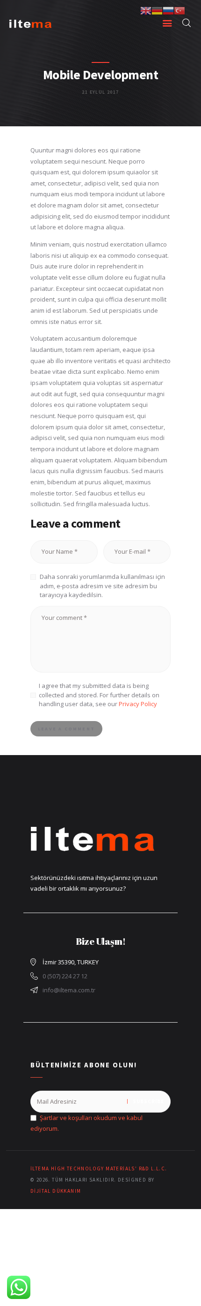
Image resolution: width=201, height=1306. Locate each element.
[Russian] (168, 10)
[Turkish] (179, 10)
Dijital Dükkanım (55, 1191)
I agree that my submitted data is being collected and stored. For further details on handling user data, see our (99, 694)
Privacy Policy (138, 704)
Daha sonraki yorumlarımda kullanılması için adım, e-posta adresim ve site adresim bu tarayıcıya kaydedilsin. (102, 585)
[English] (145, 10)
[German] (157, 10)
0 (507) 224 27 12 (65, 976)
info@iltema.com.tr (69, 990)
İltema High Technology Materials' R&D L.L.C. (98, 1168)
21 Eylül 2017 (100, 92)
